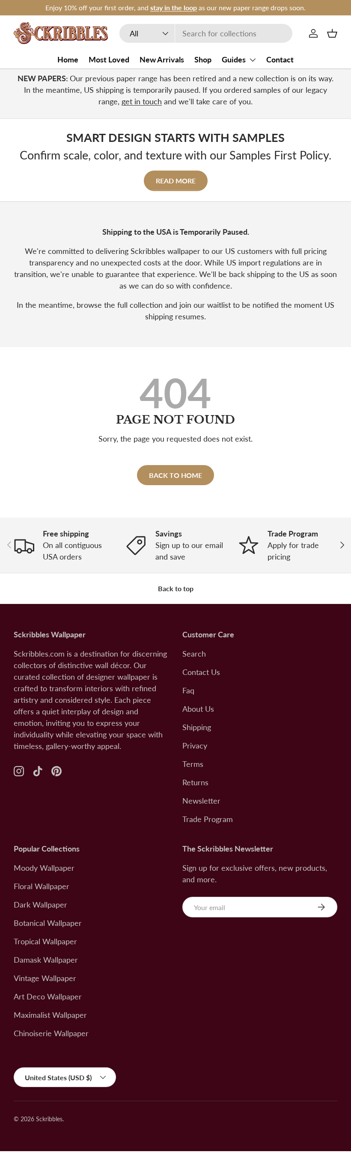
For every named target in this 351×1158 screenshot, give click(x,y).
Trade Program (207, 819)
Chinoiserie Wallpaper (51, 1033)
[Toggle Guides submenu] (252, 60)
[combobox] (205, 33)
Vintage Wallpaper (45, 978)
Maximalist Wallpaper (50, 1015)
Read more (176, 181)
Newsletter (201, 800)
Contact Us (201, 672)
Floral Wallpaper (41, 886)
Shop (202, 59)
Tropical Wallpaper (45, 941)
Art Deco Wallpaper (48, 996)
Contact (280, 59)
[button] (332, 33)
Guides (234, 59)
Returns (195, 782)
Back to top (175, 588)
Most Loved (109, 59)
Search (194, 653)
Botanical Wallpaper (48, 923)
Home (67, 59)
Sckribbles (49, 1119)
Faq (188, 690)
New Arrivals (162, 59)
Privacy (194, 745)
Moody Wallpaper (44, 867)
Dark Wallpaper (40, 904)
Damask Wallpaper (46, 959)
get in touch (142, 101)
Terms (192, 764)
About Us (198, 708)
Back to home (175, 475)
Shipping (196, 727)
